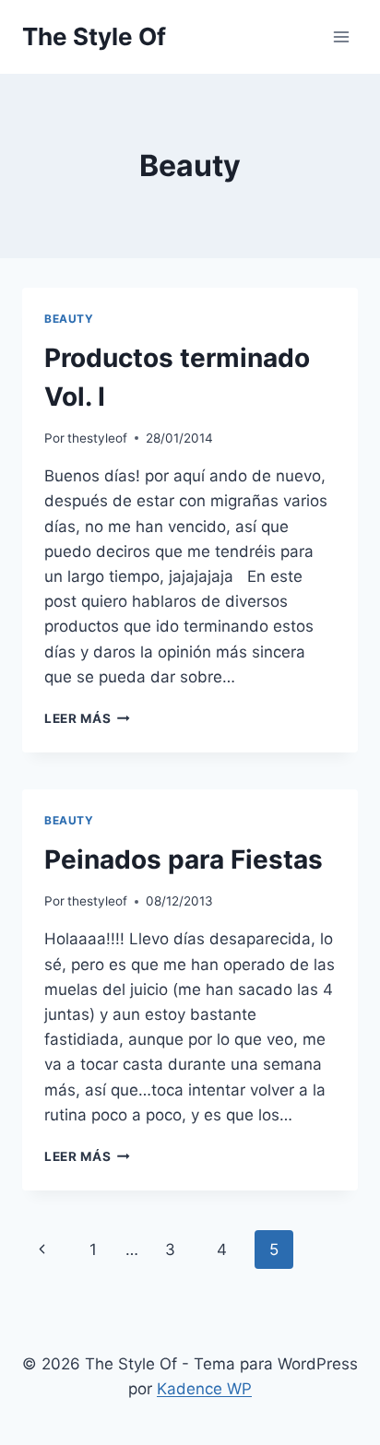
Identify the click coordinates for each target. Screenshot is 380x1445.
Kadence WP (204, 1389)
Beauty (69, 319)
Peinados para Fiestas (183, 859)
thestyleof (97, 438)
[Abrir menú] (341, 36)
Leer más (87, 718)
